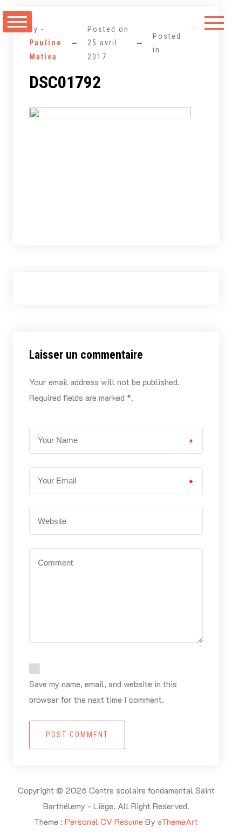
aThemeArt (178, 821)
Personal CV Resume (104, 821)
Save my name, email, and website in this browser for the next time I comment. (103, 691)
